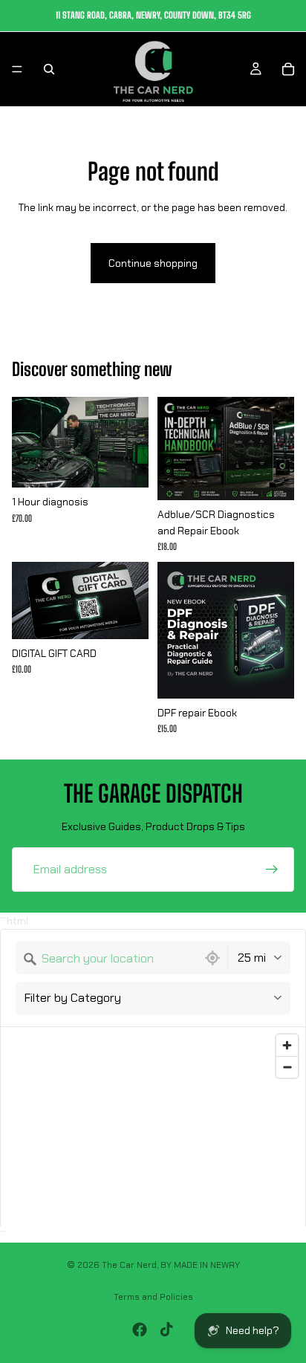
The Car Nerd (129, 1265)
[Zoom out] (287, 1067)
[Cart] (288, 69)
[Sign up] (271, 869)
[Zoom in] (287, 1045)
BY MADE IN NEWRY (200, 1265)
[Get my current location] (212, 958)
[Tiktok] (166, 1329)
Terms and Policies (153, 1297)
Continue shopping (153, 263)
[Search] (49, 69)
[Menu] (17, 69)
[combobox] (107, 958)
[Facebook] (140, 1329)
